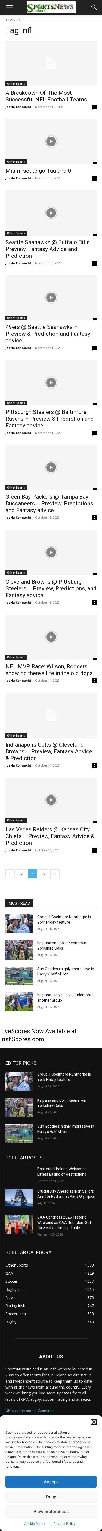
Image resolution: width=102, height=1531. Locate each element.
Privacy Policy (65, 1524)
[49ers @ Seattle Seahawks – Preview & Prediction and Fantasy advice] (51, 298)
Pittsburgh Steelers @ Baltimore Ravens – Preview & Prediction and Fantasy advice (49, 419)
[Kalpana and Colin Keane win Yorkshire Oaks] (19, 949)
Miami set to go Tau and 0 (38, 171)
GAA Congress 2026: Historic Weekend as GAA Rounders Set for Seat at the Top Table (64, 1222)
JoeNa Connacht (18, 107)
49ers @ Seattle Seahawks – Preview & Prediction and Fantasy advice (47, 334)
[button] (94, 1422)
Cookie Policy (34, 1524)
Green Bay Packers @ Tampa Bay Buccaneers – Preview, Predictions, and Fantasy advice (49, 503)
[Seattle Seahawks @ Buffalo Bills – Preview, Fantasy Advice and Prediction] (51, 213)
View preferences (51, 1511)
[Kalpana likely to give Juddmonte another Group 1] (19, 1001)
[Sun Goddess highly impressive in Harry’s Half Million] (19, 976)
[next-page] (55, 873)
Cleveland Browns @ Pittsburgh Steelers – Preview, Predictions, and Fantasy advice (51, 588)
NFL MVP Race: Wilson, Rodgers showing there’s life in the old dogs (49, 669)
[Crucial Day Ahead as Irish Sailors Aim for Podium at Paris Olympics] (19, 1198)
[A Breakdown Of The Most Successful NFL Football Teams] (51, 63)
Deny (51, 1496)
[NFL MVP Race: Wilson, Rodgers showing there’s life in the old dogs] (51, 637)
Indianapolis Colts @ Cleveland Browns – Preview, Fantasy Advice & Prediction (48, 751)
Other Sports (16, 84)
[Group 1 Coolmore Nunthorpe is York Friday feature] (19, 923)
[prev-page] (10, 873)
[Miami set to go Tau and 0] (51, 141)
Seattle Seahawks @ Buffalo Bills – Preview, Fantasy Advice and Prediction (50, 249)
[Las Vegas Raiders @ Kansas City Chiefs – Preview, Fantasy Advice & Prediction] (51, 800)
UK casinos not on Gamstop (29, 1410)
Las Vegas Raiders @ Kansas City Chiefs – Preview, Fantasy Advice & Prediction (49, 836)
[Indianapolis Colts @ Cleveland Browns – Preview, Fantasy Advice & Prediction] (51, 715)
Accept (51, 1481)
